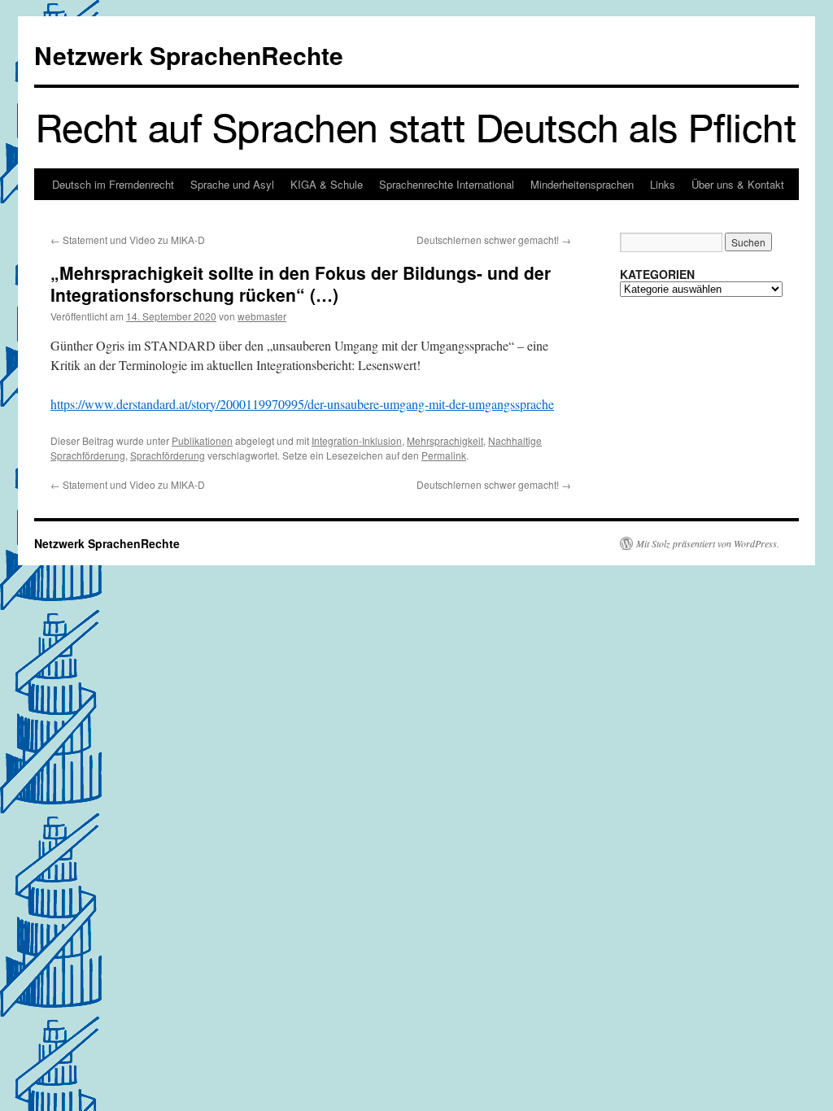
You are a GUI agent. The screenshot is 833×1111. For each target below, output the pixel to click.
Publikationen (202, 440)
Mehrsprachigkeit (445, 440)
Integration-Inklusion (357, 440)
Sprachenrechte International (446, 184)
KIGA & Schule (326, 184)
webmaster (262, 316)
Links (662, 184)
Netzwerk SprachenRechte (188, 54)
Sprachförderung (167, 455)
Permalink (443, 455)
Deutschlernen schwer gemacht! (493, 239)
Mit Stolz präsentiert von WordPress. (707, 543)
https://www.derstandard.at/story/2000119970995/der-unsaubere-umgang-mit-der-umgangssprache (302, 403)
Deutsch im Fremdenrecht (113, 184)
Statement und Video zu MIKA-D (127, 239)
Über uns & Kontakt (737, 184)
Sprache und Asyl (232, 184)
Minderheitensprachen (582, 184)
